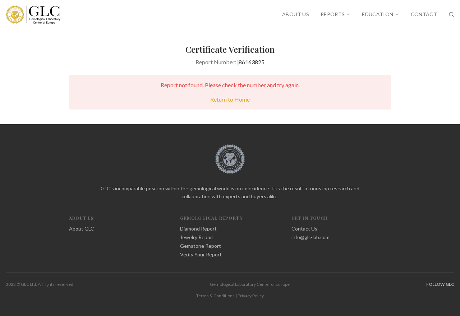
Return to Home (230, 99)
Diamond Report (198, 229)
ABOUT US (295, 14)
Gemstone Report (200, 246)
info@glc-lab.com (310, 237)
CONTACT (424, 14)
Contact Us (304, 229)
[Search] (451, 14)
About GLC (81, 229)
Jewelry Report (197, 237)
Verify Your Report (201, 254)
